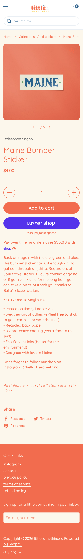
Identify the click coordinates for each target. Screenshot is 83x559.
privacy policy (15, 477)
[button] (75, 8)
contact (10, 470)
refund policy (14, 490)
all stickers (48, 36)
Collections (27, 36)
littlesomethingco (48, 538)
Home (7, 36)
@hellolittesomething (41, 367)
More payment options (41, 233)
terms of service (17, 484)
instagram (12, 464)
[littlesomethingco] (40, 8)
